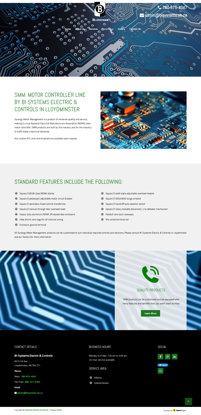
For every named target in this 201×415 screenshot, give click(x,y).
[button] (160, 371)
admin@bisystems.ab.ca (166, 15)
